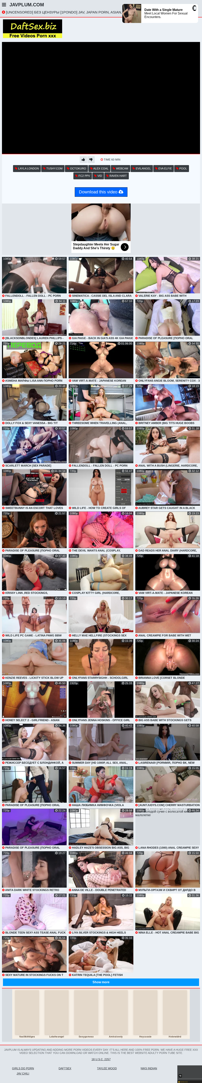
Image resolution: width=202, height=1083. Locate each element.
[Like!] (83, 159)
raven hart (118, 175)
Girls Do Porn (23, 1068)
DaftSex (65, 1068)
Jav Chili (23, 1073)
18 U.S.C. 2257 (101, 1059)
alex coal (100, 168)
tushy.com (54, 168)
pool (183, 168)
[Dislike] (91, 159)
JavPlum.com (26, 4)
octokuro (77, 168)
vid (99, 175)
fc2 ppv (84, 175)
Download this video (99, 191)
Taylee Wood (107, 1068)
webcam (121, 168)
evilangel (143, 168)
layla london (28, 168)
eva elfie (165, 168)
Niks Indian (149, 1068)
